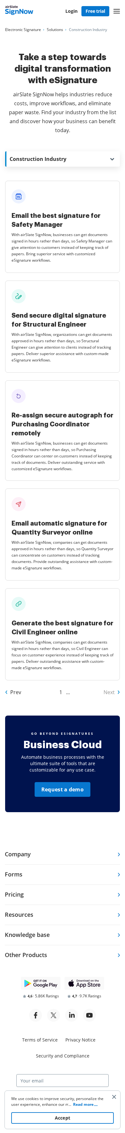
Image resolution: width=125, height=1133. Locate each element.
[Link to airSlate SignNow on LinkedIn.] (71, 1015)
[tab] (62, 854)
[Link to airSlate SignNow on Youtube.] (89, 1015)
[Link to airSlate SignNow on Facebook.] (35, 1015)
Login (71, 11)
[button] (116, 11)
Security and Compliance (62, 1056)
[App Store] (84, 983)
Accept (63, 1118)
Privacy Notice (80, 1040)
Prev (15, 692)
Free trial (95, 11)
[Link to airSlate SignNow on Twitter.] (53, 1015)
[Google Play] (41, 983)
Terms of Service (40, 1040)
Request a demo (62, 789)
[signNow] (19, 11)
